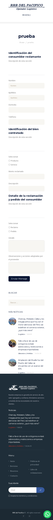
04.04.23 (30, 373)
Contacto (14, 476)
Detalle (11, 238)
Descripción (13, 183)
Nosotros (14, 471)
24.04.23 (38, 353)
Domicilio (12, 105)
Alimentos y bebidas (25, 353)
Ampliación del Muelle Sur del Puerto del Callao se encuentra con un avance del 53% (30, 364)
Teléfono (12, 117)
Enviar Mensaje (19, 279)
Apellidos (12, 92)
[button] (47, 514)
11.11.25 (29, 334)
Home (22, 42)
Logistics (21, 334)
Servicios (14, 466)
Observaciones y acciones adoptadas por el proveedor (25, 258)
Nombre (11, 80)
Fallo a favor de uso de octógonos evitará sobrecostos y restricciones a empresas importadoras (30, 345)
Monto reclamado (16, 171)
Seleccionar (13, 156)
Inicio (12, 461)
